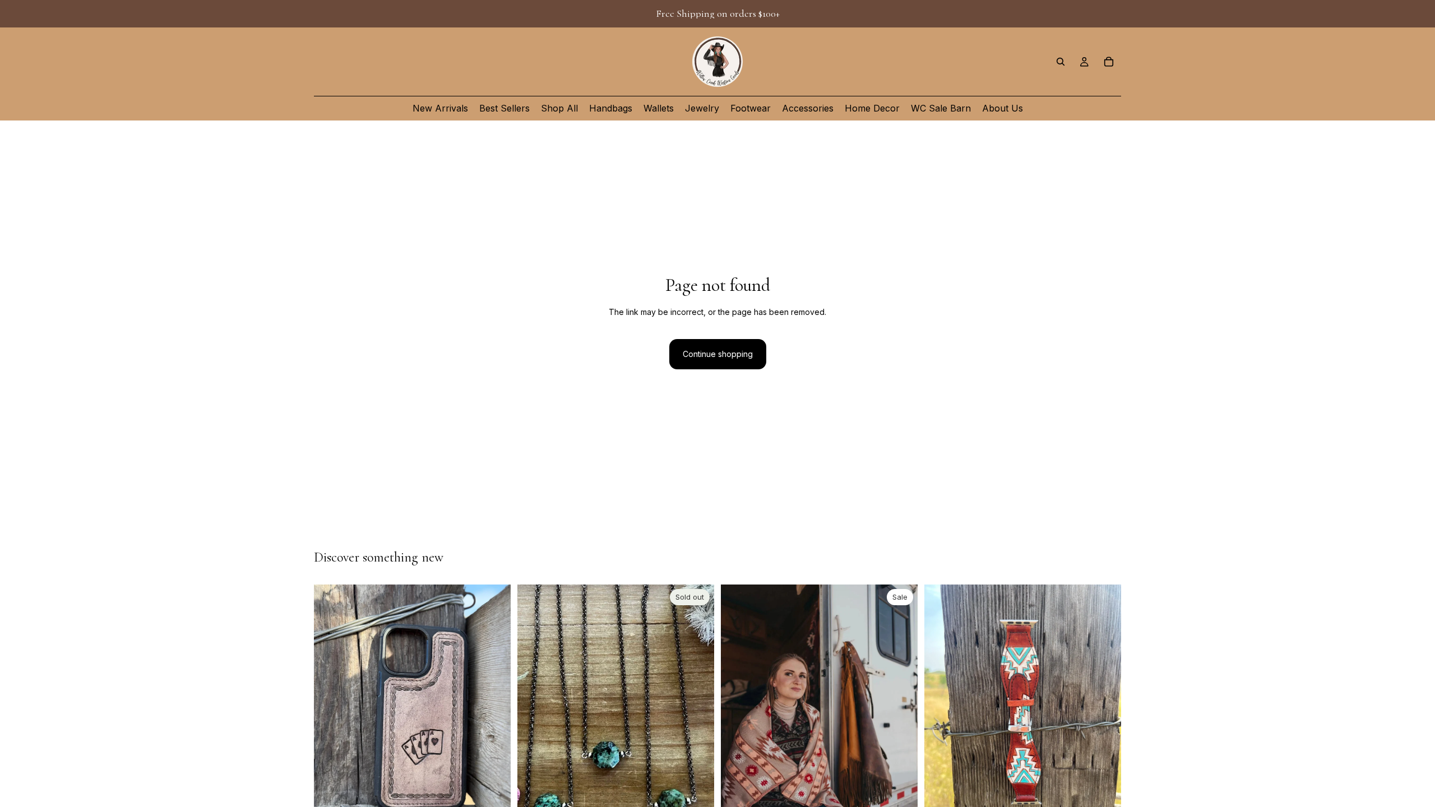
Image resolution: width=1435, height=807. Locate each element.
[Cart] (1108, 61)
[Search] (1060, 61)
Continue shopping (718, 354)
